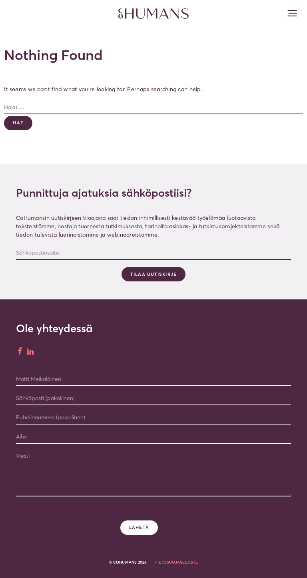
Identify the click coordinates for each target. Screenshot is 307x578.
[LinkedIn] (31, 352)
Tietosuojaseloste (176, 562)
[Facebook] (20, 352)
